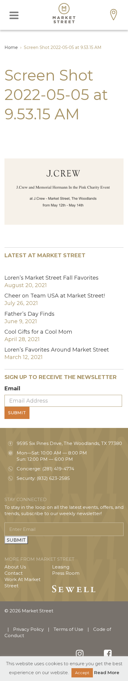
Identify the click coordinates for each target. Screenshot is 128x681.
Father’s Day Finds (29, 314)
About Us (15, 567)
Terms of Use (68, 629)
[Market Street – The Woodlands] (64, 13)
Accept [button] (82, 672)
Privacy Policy (28, 629)
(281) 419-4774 (58, 469)
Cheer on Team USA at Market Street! (54, 295)
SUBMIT (16, 540)
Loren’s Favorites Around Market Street (56, 349)
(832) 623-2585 (53, 478)
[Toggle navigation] (14, 15)
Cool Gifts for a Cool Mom (38, 332)
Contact (13, 573)
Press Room (65, 573)
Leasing (60, 567)
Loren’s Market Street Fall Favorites (51, 278)
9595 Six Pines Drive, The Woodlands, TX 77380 (69, 443)
